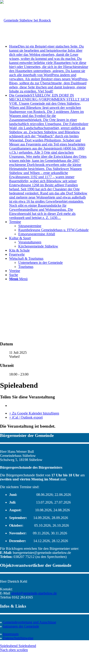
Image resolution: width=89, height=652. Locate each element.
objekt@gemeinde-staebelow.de (34, 593)
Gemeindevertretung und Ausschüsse (29, 622)
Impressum (10, 634)
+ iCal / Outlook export (26, 417)
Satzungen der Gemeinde (21, 626)
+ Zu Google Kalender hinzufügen (34, 413)
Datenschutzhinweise (18, 638)
